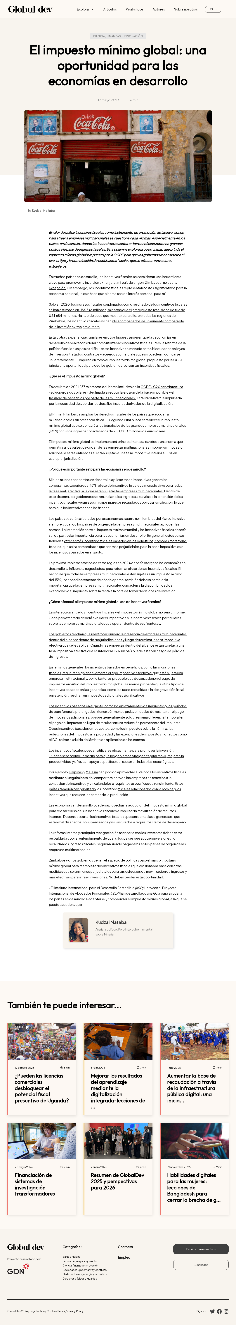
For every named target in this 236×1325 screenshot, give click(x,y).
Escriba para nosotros (201, 1249)
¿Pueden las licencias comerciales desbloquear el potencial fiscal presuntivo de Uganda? (42, 1087)
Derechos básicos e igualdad (80, 1278)
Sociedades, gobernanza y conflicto (85, 1269)
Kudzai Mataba (111, 922)
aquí (76, 904)
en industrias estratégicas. (153, 761)
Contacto (125, 1247)
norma (171, 441)
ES (211, 9)
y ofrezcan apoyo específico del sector (102, 761)
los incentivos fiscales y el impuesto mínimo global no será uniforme (132, 612)
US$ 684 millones (62, 315)
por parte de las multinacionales (109, 398)
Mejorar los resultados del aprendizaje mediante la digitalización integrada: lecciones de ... (118, 1091)
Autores (159, 9)
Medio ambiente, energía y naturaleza (85, 1274)
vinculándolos (101, 783)
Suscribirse (201, 1265)
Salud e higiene (71, 1256)
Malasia (92, 772)
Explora (83, 9)
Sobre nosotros (186, 9)
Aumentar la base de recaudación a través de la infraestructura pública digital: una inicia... (191, 1087)
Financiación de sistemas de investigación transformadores (35, 1184)
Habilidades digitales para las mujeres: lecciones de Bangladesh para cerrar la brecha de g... (194, 1187)
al (151, 673)
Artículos (110, 9)
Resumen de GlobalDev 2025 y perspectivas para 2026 (117, 1181)
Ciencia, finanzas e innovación (118, 36)
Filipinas (76, 772)
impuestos (61, 717)
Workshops (134, 9)
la (121, 392)
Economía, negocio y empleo (80, 1261)
